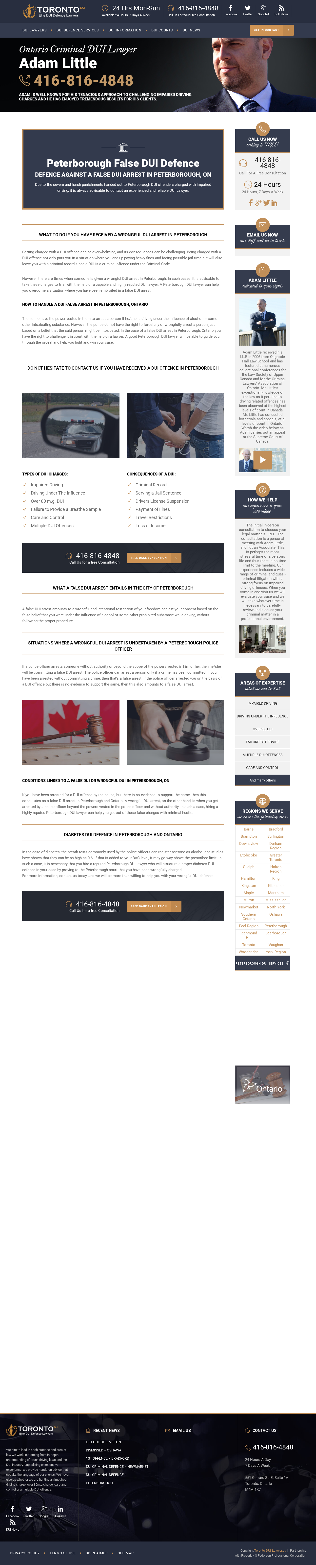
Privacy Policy (25, 1553)
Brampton (249, 836)
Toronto (248, 945)
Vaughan (276, 945)
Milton (248, 900)
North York (276, 907)
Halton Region (275, 869)
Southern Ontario (248, 916)
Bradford (276, 829)
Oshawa (275, 914)
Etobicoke (248, 855)
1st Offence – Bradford (107, 1458)
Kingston (248, 885)
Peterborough (276, 926)
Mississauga (275, 900)
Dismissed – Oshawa (103, 1450)
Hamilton (248, 878)
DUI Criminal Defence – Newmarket (117, 1467)
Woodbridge (248, 952)
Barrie (249, 829)
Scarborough (275, 933)
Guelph (248, 867)
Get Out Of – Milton (103, 1442)
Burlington (275, 836)
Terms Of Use (63, 1553)
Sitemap (126, 1553)
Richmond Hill (248, 935)
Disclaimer (97, 1553)
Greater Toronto (275, 857)
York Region (276, 952)
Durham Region (275, 845)
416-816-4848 (82, 80)
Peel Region (248, 926)
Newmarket (248, 907)
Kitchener (276, 885)
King (275, 878)
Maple (249, 893)
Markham (276, 893)
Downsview (248, 843)
